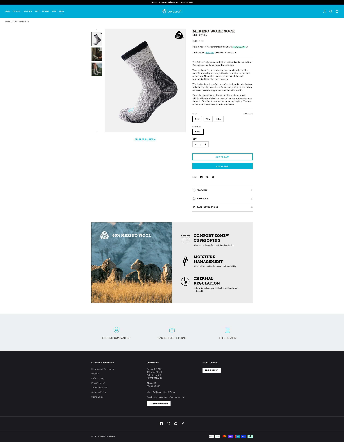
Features (202, 190)
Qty (194, 139)
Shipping (210, 52)
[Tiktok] (183, 424)
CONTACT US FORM (159, 403)
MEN (7, 11)
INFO (37, 11)
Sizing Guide (97, 397)
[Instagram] (168, 424)
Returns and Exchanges (102, 369)
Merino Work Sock (21, 21)
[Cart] (337, 11)
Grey (198, 132)
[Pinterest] (176, 424)
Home (7, 21)
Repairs (95, 373)
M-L (208, 119)
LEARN (45, 11)
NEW (61, 11)
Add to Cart (223, 157)
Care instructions (207, 207)
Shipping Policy (98, 392)
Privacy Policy (98, 383)
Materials (202, 198)
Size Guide (248, 114)
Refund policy (97, 378)
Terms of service (99, 387)
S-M (197, 119)
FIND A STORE (211, 370)
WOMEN (16, 11)
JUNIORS (27, 11)
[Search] (331, 11)
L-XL (218, 119)
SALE (53, 11)
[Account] (325, 11)
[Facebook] (161, 424)
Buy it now (222, 166)
